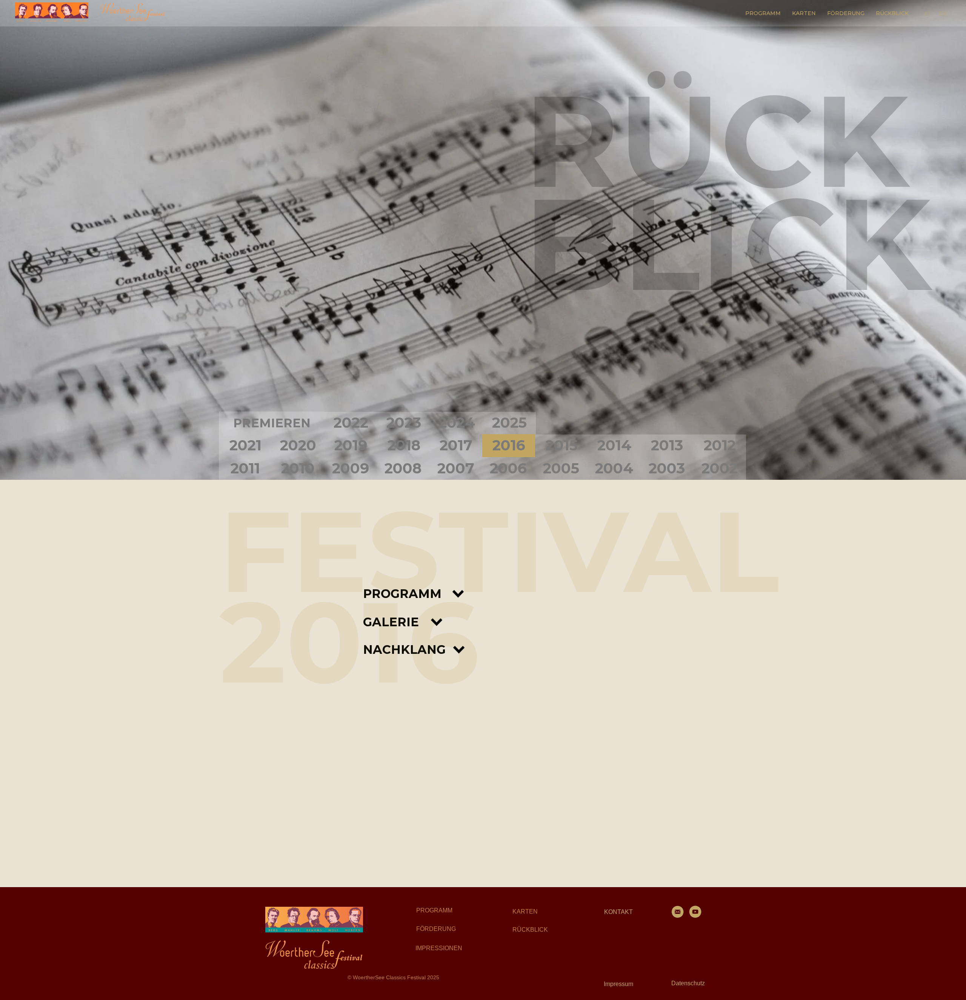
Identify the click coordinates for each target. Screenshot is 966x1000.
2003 (667, 468)
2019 (350, 445)
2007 (455, 468)
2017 (456, 445)
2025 (509, 422)
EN (943, 13)
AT (927, 13)
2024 (456, 422)
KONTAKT (618, 912)
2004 (614, 468)
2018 (404, 445)
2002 (719, 468)
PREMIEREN (272, 423)
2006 (508, 468)
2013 (667, 445)
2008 (403, 468)
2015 (562, 445)
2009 (350, 468)
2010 (298, 468)
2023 (403, 422)
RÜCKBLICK (892, 13)
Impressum (618, 984)
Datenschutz (688, 983)
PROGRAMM (763, 13)
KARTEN (804, 13)
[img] (314, 919)
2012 (720, 445)
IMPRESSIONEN (438, 948)
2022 (351, 422)
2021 (245, 445)
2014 (614, 445)
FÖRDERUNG (845, 13)
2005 (561, 468)
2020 (298, 445)
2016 (508, 445)
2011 (245, 468)
